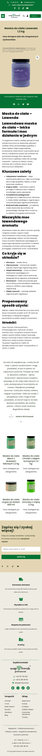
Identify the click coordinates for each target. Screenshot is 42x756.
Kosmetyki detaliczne (26, 713)
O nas (7, 704)
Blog (6, 715)
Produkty (25, 706)
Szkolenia (8, 712)
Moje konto (26, 701)
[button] (3, 16)
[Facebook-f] (15, 8)
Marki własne (9, 706)
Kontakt (8, 701)
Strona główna (9, 97)
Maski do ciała (21, 97)
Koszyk (24, 704)
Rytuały (7, 709)
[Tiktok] (23, 8)
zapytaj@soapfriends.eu (16, 51)
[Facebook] (12, 688)
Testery (25, 717)
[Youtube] (27, 8)
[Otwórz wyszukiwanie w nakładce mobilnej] (24, 16)
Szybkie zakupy (27, 709)
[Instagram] (19, 8)
